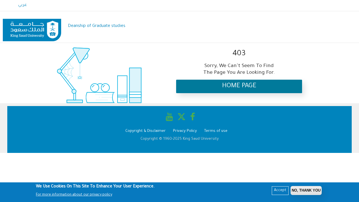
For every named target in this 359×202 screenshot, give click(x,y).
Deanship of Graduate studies (96, 26)
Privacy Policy (185, 131)
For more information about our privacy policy (74, 195)
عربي (22, 5)
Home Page (239, 86)
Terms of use (215, 131)
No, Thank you (306, 190)
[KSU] (32, 26)
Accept (280, 190)
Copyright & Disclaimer (145, 131)
